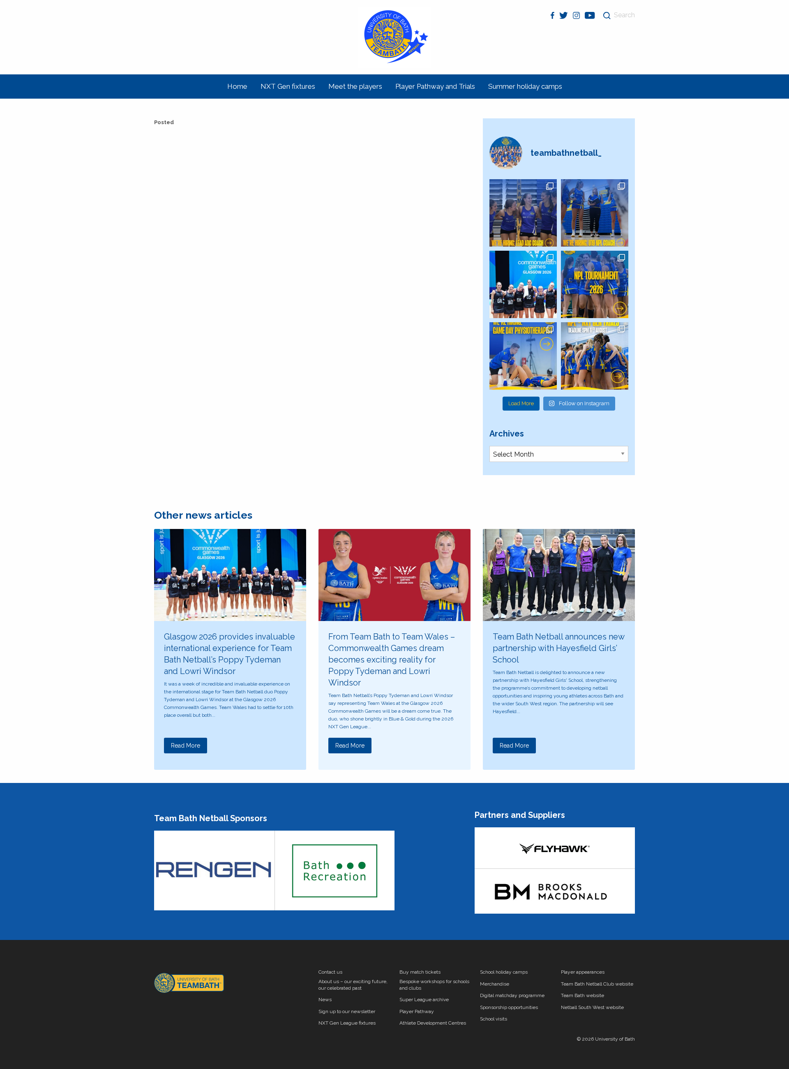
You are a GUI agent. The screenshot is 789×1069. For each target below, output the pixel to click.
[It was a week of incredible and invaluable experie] (523, 284)
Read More (185, 745)
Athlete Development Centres (432, 1023)
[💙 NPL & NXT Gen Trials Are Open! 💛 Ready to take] (594, 356)
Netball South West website (592, 1007)
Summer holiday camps (525, 86)
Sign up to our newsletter (346, 1011)
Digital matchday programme (512, 995)
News (325, 999)
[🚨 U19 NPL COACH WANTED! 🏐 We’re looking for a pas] (594, 213)
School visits (493, 1019)
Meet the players (355, 86)
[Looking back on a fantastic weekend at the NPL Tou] (594, 284)
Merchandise (494, 984)
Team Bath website (582, 995)
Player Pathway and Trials (435, 86)
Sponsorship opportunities (509, 1007)
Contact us (330, 972)
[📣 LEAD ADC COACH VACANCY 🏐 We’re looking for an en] (523, 213)
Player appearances (582, 972)
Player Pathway (416, 1011)
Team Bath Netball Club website (597, 984)
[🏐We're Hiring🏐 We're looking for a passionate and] (523, 356)
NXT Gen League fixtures (347, 1023)
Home (237, 86)
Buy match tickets (420, 972)
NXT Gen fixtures (288, 86)
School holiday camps (504, 972)
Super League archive (424, 999)
